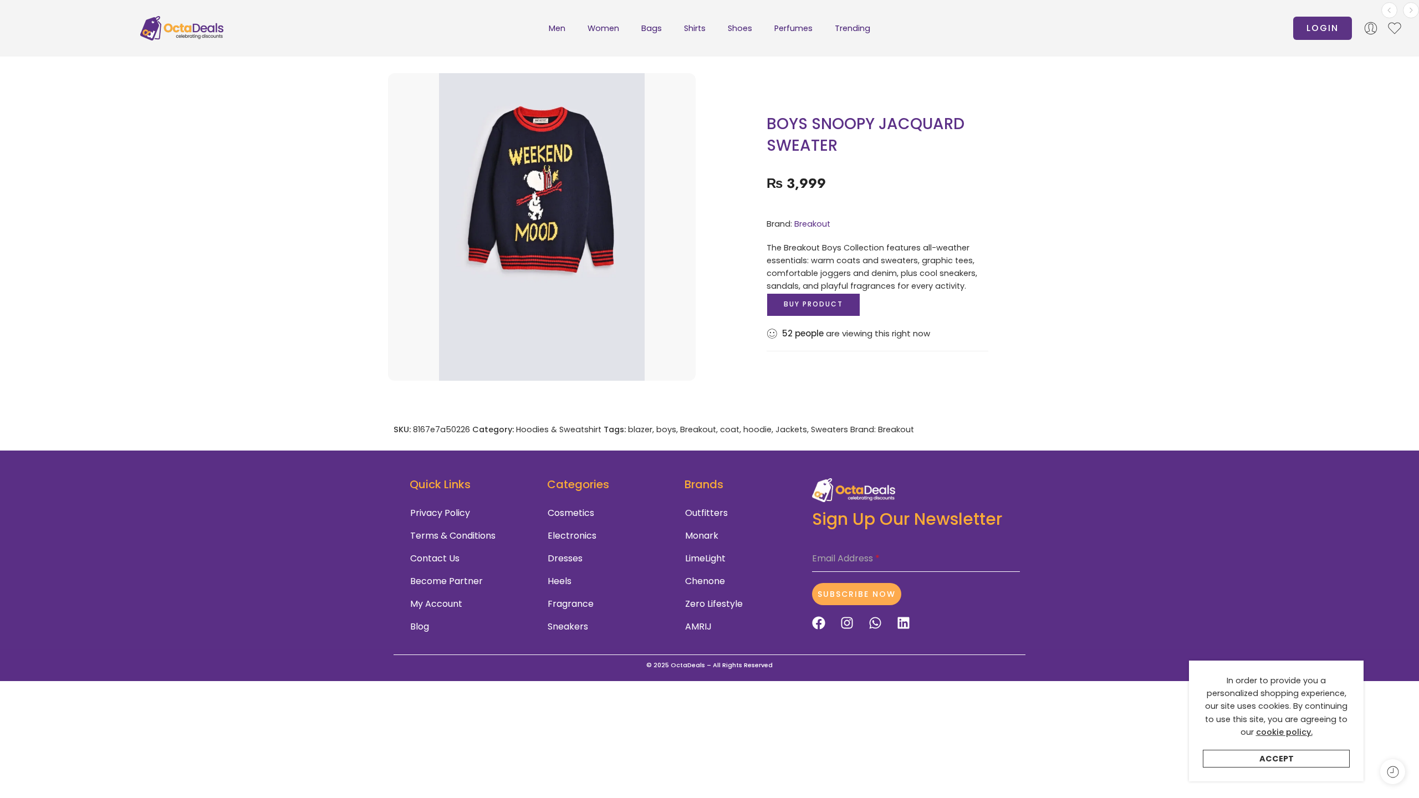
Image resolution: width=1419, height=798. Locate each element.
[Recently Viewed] (1392, 771)
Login (1322, 28)
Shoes (740, 28)
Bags (651, 28)
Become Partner (446, 581)
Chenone (705, 581)
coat (729, 429)
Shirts (695, 28)
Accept (1276, 758)
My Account (436, 603)
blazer (640, 429)
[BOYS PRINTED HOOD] (1411, 10)
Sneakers (568, 626)
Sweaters (829, 429)
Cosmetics (571, 513)
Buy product (813, 304)
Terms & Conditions (453, 535)
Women (603, 28)
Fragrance (571, 603)
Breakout (812, 223)
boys (666, 429)
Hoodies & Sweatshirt (558, 429)
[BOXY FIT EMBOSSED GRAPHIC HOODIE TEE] (1389, 10)
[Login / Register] (1371, 28)
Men (557, 28)
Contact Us (435, 558)
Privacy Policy (440, 513)
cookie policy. (1284, 732)
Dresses (565, 558)
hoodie (757, 429)
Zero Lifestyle (714, 603)
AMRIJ (698, 626)
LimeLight (705, 558)
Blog (419, 626)
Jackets (791, 429)
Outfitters (706, 513)
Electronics (572, 535)
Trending (852, 28)
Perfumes (793, 28)
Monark (701, 535)
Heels (559, 581)
